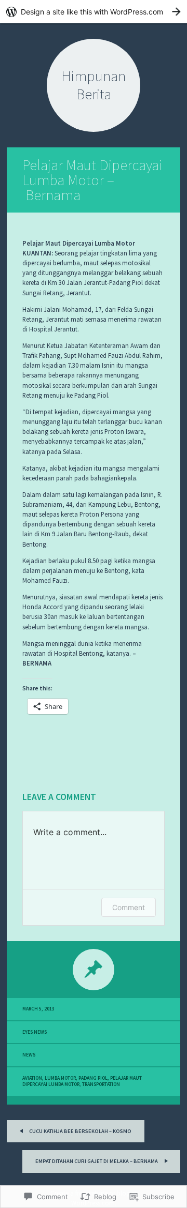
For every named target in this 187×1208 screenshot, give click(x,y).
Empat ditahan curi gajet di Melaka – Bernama (97, 1161)
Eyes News (34, 1032)
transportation (101, 1084)
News (28, 1055)
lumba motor (60, 1078)
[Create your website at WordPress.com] (93, 11)
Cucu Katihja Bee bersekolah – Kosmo (79, 1131)
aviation (32, 1078)
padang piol (93, 1078)
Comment (128, 907)
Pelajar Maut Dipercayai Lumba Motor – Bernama (92, 180)
